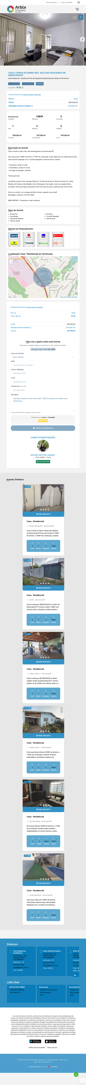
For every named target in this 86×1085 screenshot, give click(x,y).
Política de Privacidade (37, 1047)
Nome (13, 361)
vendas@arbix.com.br (21, 967)
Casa (10, 78)
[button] (78, 2)
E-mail (13, 378)
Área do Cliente (51, 2)
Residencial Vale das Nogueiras (31, 78)
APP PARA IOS (15, 992)
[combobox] (43, 357)
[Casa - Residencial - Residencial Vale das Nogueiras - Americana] (22, 9)
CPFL (42, 995)
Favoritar (15, 84)
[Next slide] (82, 39)
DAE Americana (45, 992)
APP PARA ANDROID (17, 990)
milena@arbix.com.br (50, 965)
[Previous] (26, 498)
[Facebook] (75, 975)
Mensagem (14, 394)
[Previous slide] (3, 39)
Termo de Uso (52, 1047)
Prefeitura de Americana (48, 990)
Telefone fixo (18, 386)
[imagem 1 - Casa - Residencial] (43, 498)
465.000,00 (73, 102)
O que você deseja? (17, 353)
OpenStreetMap (72, 297)
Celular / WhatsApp (17, 369)
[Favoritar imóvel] (61, 486)
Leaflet (64, 297)
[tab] (74, 17)
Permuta (40, 84)
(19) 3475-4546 (18, 965)
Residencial (16, 78)
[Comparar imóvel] (61, 490)
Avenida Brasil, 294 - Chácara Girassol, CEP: (20, 957)
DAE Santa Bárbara (76, 992)
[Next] (61, 498)
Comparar (29, 84)
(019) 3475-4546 (66, 2)
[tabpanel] (43, 39)
